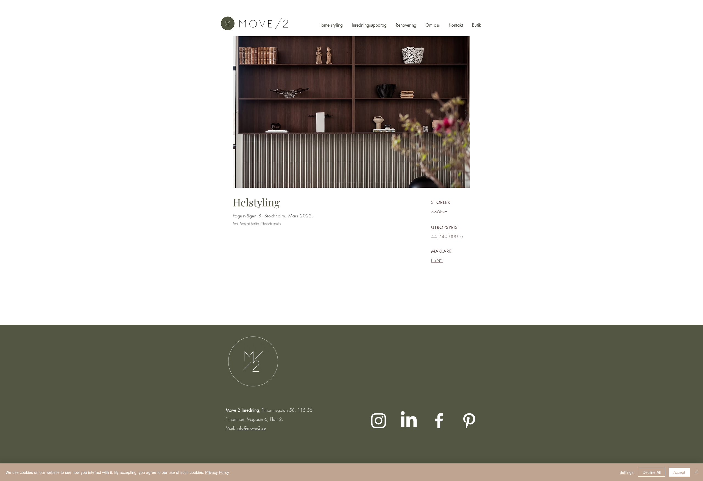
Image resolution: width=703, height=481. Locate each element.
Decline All (652, 472)
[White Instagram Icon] (379, 421)
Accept (679, 472)
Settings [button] (627, 472)
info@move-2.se (251, 428)
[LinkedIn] (409, 421)
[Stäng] (696, 472)
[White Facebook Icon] (439, 421)
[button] (351, 112)
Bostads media (272, 223)
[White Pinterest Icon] (469, 421)
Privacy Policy (217, 472)
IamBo (255, 223)
